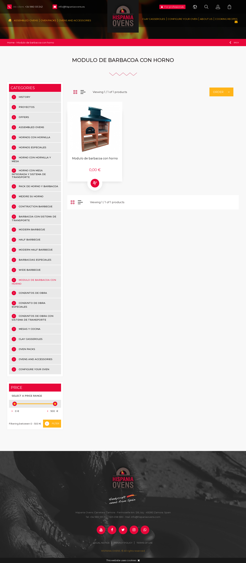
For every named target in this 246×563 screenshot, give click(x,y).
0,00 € (95, 170)
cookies (131, 560)
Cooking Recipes (226, 18)
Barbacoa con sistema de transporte (34, 218)
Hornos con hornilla (34, 137)
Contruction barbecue (35, 206)
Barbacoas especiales (35, 259)
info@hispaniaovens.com (145, 517)
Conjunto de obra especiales (28, 304)
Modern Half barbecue (36, 249)
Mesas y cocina (29, 328)
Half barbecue (29, 239)
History (24, 96)
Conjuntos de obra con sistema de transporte (32, 317)
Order (218, 92)
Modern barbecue (32, 229)
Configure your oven (182, 18)
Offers (24, 117)
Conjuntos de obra (33, 292)
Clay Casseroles (153, 18)
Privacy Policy (123, 542)
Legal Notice (101, 542)
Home (11, 42)
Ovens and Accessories (75, 20)
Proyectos (27, 107)
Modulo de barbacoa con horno (34, 281)
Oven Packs (48, 20)
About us (206, 18)
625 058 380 (116, 517)
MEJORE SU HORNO (31, 196)
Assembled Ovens (26, 20)
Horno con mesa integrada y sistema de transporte (29, 173)
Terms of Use (145, 542)
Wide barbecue (30, 269)
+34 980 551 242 (99, 517)
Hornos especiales (32, 147)
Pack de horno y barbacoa (38, 186)
